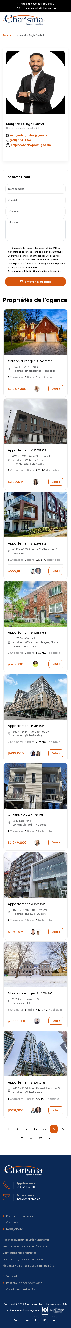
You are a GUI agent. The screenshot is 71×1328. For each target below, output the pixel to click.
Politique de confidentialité (24, 1283)
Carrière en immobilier (21, 1216)
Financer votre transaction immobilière (28, 1265)
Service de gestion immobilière (23, 1259)
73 (21, 1138)
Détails (55, 388)
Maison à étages (22, 361)
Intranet (11, 1276)
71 (53, 1129)
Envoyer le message (38, 281)
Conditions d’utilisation (21, 1289)
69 (35, 1129)
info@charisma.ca (45, 8)
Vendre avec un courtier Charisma (25, 1246)
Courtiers (12, 1222)
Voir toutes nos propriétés (19, 1252)
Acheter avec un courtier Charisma (26, 1239)
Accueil (7, 35)
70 (44, 1129)
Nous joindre (14, 1229)
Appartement (19, 450)
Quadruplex (17, 815)
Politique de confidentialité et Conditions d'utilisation (34, 271)
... (26, 1129)
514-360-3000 (46, 3)
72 (62, 1129)
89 (40, 1138)
